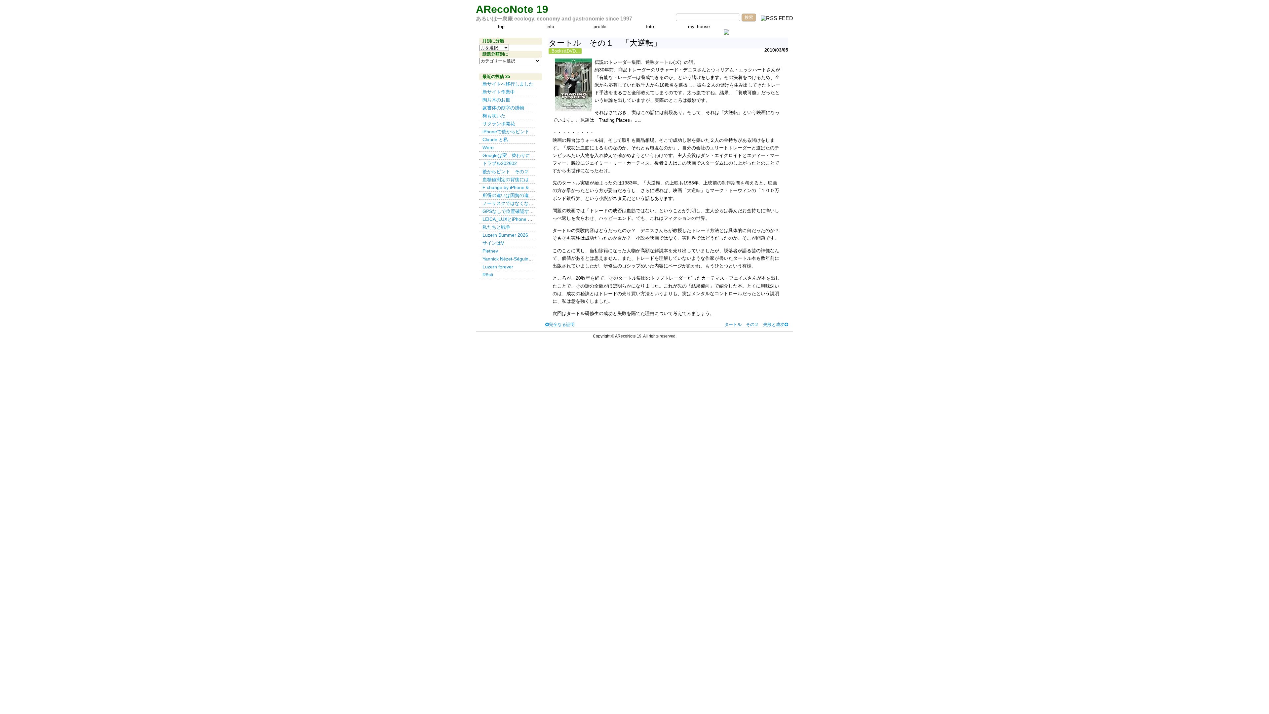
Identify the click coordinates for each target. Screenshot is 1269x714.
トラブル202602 (499, 163)
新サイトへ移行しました (507, 84)
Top (501, 26)
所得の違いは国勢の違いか (510, 195)
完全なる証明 (562, 324)
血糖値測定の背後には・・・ (512, 179)
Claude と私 (495, 139)
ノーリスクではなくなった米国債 (517, 203)
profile (600, 26)
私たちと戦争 (496, 227)
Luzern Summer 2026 (505, 235)
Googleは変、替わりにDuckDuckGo (520, 155)
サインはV (493, 243)
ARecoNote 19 (512, 9)
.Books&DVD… (565, 51)
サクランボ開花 (498, 123)
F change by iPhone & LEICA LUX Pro (522, 187)
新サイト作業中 (498, 92)
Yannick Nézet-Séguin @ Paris (516, 258)
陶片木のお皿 (496, 99)
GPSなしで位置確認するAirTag (514, 211)
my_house (699, 26)
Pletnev (490, 251)
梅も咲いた (494, 115)
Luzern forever (497, 266)
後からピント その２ (505, 171)
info (550, 26)
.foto (649, 26)
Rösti (487, 274)
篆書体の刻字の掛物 (503, 107)
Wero (488, 147)
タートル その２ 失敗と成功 (754, 324)
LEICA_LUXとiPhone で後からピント (521, 219)
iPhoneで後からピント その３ (515, 131)
